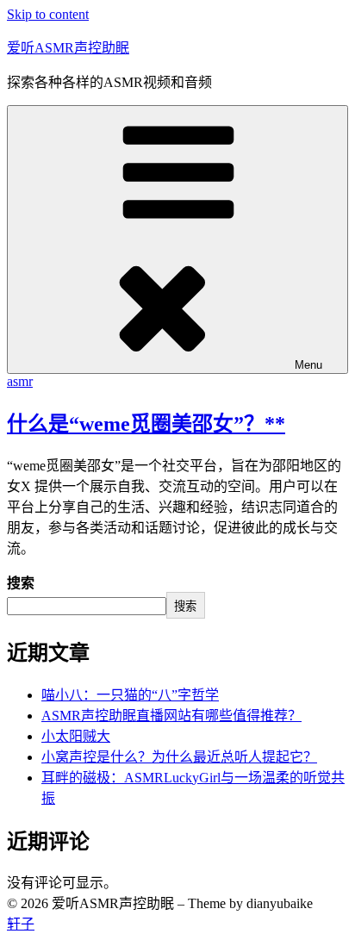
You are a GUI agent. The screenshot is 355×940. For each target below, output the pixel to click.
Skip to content (48, 14)
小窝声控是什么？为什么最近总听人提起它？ (179, 757)
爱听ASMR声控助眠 (68, 47)
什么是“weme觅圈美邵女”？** (146, 424)
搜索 (20, 583)
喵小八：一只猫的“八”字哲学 (130, 695)
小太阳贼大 (75, 736)
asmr (20, 381)
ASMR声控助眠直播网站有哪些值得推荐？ (171, 715)
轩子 (20, 924)
